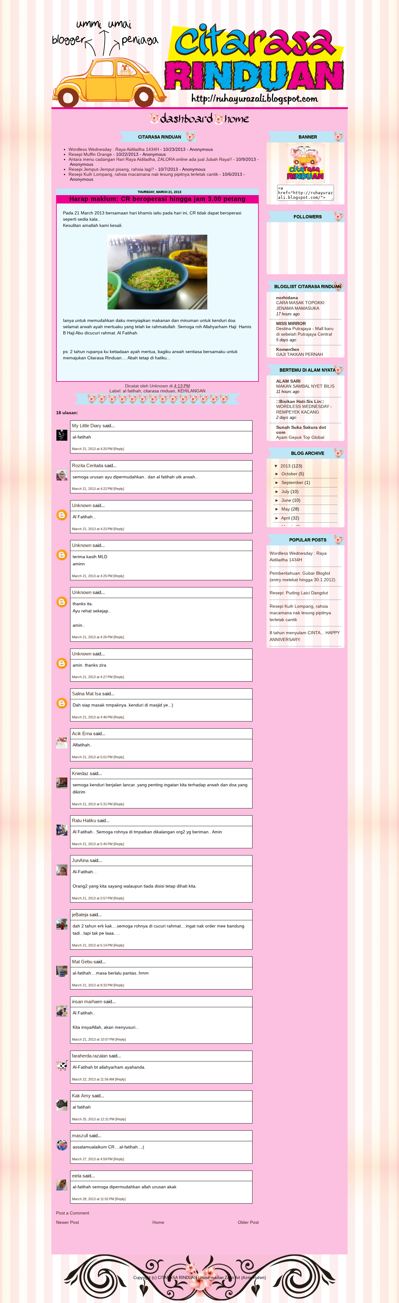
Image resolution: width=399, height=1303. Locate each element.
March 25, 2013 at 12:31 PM (93, 1119)
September (293, 482)
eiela (76, 1175)
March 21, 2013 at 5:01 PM (92, 757)
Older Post (248, 1222)
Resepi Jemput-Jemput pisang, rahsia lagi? (111, 169)
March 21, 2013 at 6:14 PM (92, 945)
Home (158, 1222)
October (290, 473)
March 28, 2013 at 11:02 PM (93, 1199)
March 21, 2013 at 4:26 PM (92, 637)
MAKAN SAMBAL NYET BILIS (305, 386)
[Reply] (118, 449)
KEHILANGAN (191, 390)
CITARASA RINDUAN (177, 1277)
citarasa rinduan (159, 390)
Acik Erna (82, 733)
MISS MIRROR (291, 323)
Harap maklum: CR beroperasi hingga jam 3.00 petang (158, 199)
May (286, 508)
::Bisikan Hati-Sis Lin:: (300, 401)
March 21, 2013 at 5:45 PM (92, 844)
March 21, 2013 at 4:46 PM (92, 717)
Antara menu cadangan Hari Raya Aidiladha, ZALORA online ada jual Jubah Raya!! (150, 159)
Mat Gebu (82, 961)
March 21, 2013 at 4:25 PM (92, 576)
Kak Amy (82, 1095)
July (286, 491)
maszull (80, 1135)
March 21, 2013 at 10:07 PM (93, 1039)
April (286, 517)
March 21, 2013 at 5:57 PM (92, 898)
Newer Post (67, 1222)
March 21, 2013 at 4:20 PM (92, 449)
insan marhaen (87, 1001)
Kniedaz (80, 773)
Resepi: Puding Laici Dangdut (299, 592)
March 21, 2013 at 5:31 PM (92, 804)
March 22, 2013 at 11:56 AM (93, 1079)
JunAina (81, 860)
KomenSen (287, 349)
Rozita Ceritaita (87, 465)
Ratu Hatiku (84, 820)
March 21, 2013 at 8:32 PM (92, 985)
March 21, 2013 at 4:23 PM (92, 529)
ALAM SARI (288, 381)
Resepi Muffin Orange (90, 154)
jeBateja (80, 914)
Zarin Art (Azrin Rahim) (245, 1277)
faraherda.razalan (90, 1055)
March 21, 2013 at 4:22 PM (92, 489)
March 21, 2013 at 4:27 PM (92, 677)
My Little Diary (86, 425)
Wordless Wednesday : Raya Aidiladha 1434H (114, 149)
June (286, 500)
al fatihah (132, 390)
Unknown (81, 505)
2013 (286, 465)
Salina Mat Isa (86, 693)
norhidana (287, 297)
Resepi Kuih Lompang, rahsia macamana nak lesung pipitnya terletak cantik (143, 174)
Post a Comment (72, 1212)
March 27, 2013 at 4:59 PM (92, 1159)
